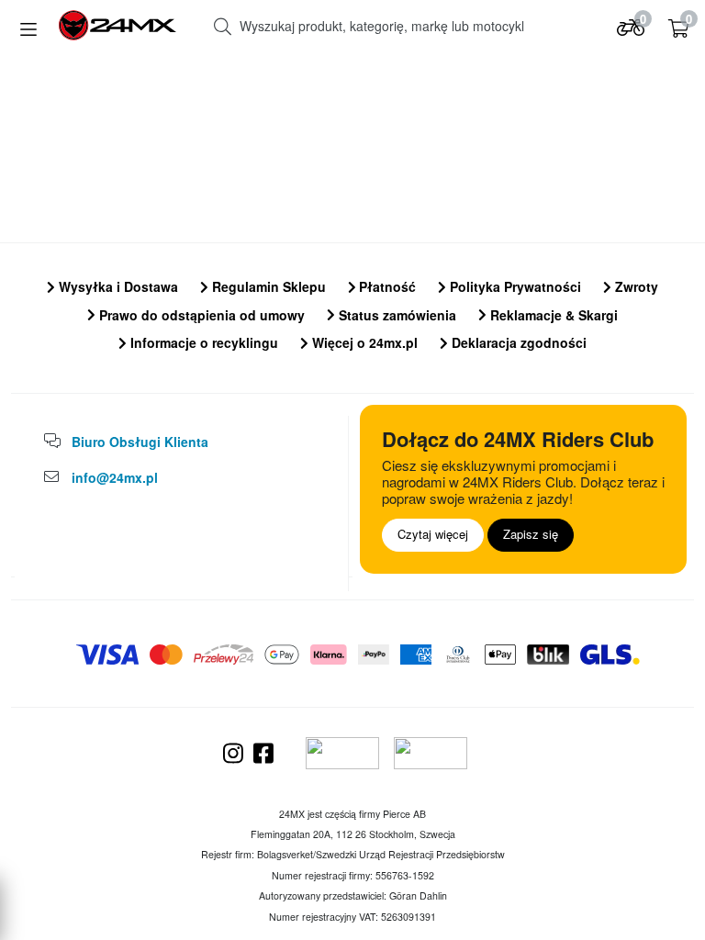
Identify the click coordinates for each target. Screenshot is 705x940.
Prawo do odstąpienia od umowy (200, 315)
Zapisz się (530, 534)
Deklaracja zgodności (517, 342)
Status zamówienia (395, 315)
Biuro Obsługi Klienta (140, 441)
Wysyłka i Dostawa (116, 286)
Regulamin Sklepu (267, 286)
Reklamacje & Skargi (552, 315)
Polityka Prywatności (513, 286)
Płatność (385, 286)
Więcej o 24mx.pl (363, 342)
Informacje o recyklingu (202, 342)
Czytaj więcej (432, 534)
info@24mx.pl (115, 477)
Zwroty (634, 286)
